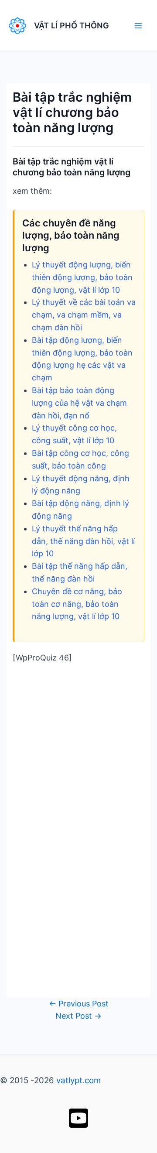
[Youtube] (78, 1118)
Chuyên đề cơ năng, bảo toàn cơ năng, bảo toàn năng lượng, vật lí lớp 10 (77, 604)
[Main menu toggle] (138, 25)
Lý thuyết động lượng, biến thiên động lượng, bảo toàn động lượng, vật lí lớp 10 (82, 277)
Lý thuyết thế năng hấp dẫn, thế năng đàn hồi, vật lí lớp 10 (83, 541)
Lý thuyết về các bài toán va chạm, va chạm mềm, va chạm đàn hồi (84, 315)
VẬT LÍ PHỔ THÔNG (71, 25)
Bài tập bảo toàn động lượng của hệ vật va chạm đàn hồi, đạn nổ (79, 403)
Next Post (78, 1015)
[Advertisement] (78, 755)
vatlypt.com (78, 1080)
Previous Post (79, 1003)
